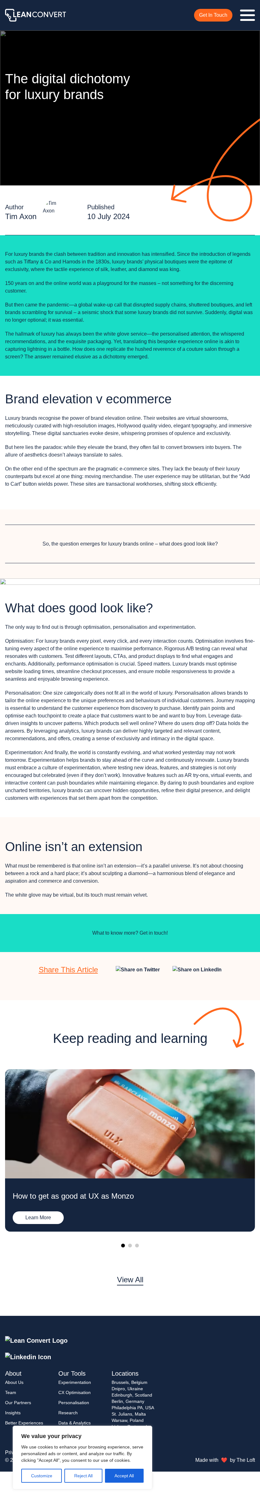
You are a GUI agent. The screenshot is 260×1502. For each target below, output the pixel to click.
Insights (13, 1412)
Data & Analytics (74, 1422)
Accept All (124, 1475)
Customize (41, 1475)
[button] (123, 1245)
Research (68, 1412)
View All (130, 1279)
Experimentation (74, 1382)
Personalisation (73, 1402)
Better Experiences (24, 1422)
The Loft (246, 1460)
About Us (14, 1382)
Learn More (38, 1217)
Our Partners (18, 1402)
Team (10, 1392)
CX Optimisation (74, 1392)
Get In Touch (213, 15)
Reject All (83, 1475)
